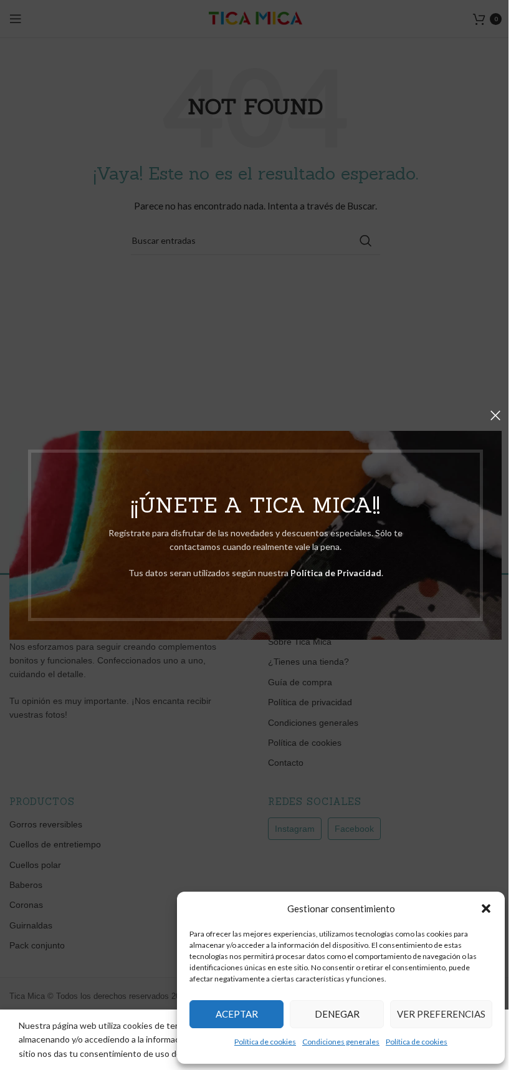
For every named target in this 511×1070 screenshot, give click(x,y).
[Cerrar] (495, 415)
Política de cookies (265, 1041)
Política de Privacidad (335, 572)
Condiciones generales (341, 1041)
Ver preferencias (441, 1013)
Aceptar (237, 1013)
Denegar (337, 1013)
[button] (486, 908)
